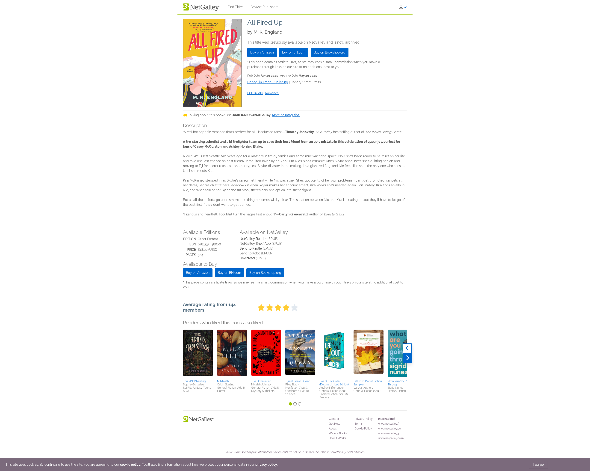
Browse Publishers (264, 7)
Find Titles (235, 7)
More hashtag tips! (286, 115)
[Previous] (407, 348)
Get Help (334, 423)
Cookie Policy (363, 428)
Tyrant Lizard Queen (297, 381)
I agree (538, 464)
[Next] (407, 358)
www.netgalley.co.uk (391, 438)
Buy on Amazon (262, 52)
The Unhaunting (261, 381)
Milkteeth (223, 381)
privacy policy (266, 464)
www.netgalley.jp (389, 433)
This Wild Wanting (194, 381)
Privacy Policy (364, 418)
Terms (359, 423)
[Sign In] (403, 7)
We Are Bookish (339, 433)
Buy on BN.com (293, 52)
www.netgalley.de (389, 428)
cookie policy (130, 464)
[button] (198, 354)
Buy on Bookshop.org (329, 52)
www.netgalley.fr (388, 423)
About (332, 428)
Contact (334, 418)
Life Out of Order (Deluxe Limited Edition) (334, 383)
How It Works (337, 438)
